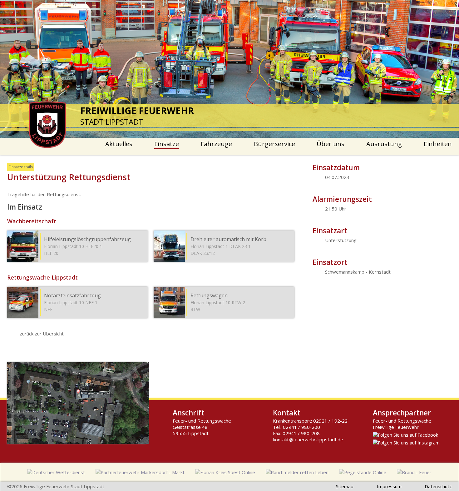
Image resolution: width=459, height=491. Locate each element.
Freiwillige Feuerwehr (396, 427)
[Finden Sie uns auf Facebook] (405, 435)
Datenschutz (438, 486)
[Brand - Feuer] (414, 472)
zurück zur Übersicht (42, 333)
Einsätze (166, 144)
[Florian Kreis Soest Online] (225, 472)
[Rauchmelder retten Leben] (297, 472)
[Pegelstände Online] (362, 472)
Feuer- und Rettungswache (402, 421)
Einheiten (438, 144)
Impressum (389, 486)
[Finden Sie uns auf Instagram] (406, 442)
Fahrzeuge (216, 144)
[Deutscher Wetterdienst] (56, 472)
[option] (229, 69)
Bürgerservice (274, 144)
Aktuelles (118, 144)
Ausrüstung (384, 144)
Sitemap (344, 486)
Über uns (330, 144)
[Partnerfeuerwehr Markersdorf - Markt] (140, 472)
